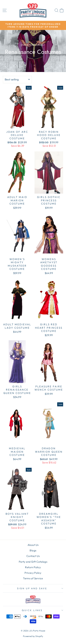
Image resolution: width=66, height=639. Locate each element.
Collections (36, 44)
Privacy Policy (33, 572)
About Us (33, 544)
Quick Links (32, 610)
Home (24, 44)
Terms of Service (33, 578)
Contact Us (33, 556)
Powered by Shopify (33, 636)
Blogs (33, 550)
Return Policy (33, 567)
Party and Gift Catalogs (33, 561)
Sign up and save (32, 588)
